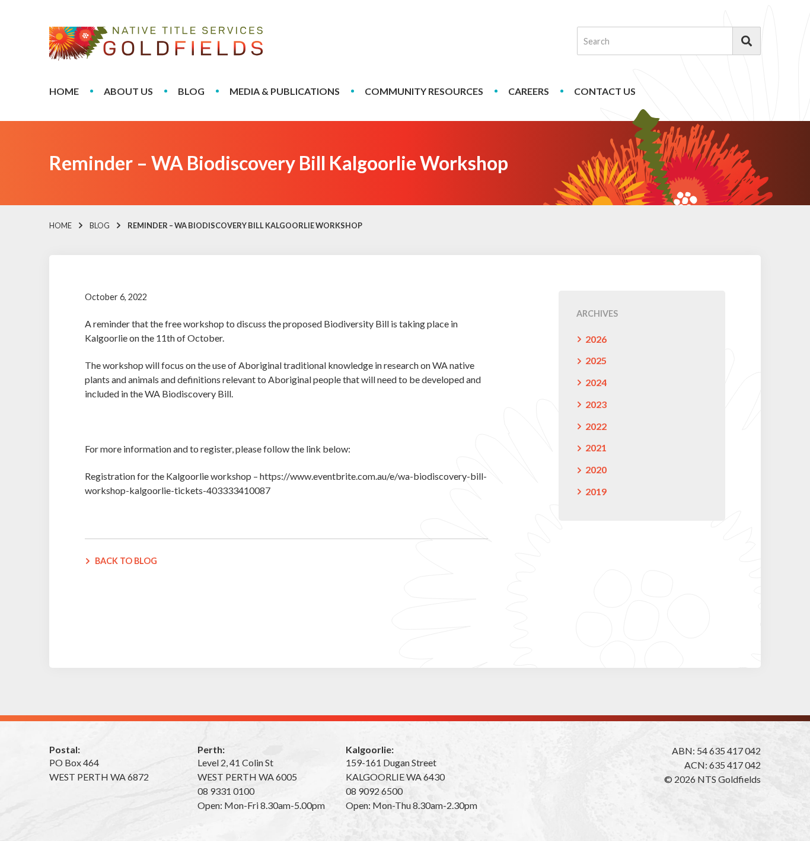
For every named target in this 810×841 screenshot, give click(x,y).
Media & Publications (284, 91)
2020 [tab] (596, 469)
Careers (528, 91)
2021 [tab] (596, 447)
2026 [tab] (596, 339)
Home (64, 91)
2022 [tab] (596, 426)
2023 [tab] (596, 404)
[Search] (746, 41)
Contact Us (605, 91)
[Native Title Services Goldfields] (156, 44)
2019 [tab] (596, 491)
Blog (191, 91)
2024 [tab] (596, 382)
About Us (128, 91)
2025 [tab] (596, 360)
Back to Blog (126, 561)
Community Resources (424, 91)
